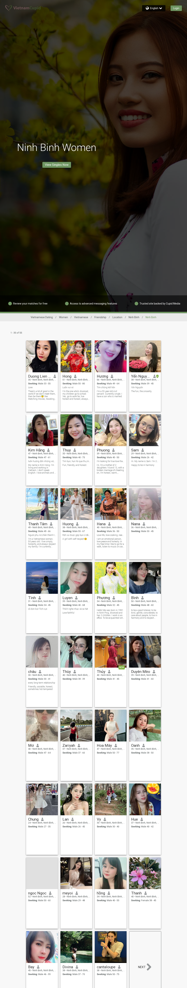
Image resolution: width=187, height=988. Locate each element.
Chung (33, 819)
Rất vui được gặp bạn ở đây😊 (76, 535)
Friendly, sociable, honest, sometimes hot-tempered (40, 687)
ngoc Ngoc (37, 893)
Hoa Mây (104, 745)
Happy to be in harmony (142, 465)
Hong (66, 376)
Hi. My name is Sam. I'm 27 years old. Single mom (145, 461)
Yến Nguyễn (141, 376)
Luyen (67, 598)
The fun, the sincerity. (141, 391)
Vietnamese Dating (42, 317)
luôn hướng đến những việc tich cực (42, 461)
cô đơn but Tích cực (37, 609)
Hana (101, 524)
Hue (134, 819)
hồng (101, 893)
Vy (99, 819)
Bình (135, 598)
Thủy (101, 671)
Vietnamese (81, 317)
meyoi (67, 893)
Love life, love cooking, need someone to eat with (111, 535)
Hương (102, 376)
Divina (67, 967)
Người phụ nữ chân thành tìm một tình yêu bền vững (42, 535)
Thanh (136, 893)
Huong (67, 524)
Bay (31, 967)
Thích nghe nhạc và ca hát (75, 609)
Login (176, 8)
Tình (32, 598)
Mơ (31, 745)
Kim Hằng (36, 450)
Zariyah (68, 745)
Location (117, 317)
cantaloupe (106, 967)
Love (30, 387)
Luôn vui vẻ (67, 387)
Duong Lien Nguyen (39, 376)
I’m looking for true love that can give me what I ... (111, 461)
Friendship (100, 317)
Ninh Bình (134, 317)
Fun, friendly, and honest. (74, 465)
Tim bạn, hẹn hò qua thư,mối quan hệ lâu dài (76, 461)
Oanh (135, 745)
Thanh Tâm (37, 524)
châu (32, 671)
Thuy (66, 450)
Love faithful (68, 613)
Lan (65, 819)
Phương (103, 598)
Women (63, 317)
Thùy (66, 671)
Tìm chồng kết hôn (106, 387)
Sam (135, 450)
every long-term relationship (41, 683)
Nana (135, 524)
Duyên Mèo (140, 671)
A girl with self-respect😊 (74, 539)
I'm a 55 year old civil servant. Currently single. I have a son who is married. (109, 394)
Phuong (103, 450)
